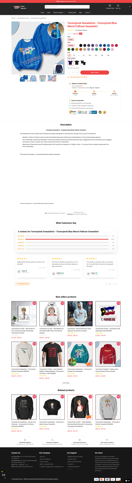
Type (68, 36)
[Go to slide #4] (52, 78)
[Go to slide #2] (33, 78)
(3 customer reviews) (81, 30)
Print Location (71, 58)
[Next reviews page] (115, 284)
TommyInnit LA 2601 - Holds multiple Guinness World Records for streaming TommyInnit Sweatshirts (79, 424)
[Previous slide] (14, 48)
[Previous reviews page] (106, 284)
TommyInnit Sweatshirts (38, 18)
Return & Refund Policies (74, 461)
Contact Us (71, 464)
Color (68, 42)
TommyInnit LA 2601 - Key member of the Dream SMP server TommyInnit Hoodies (51, 331)
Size (68, 52)
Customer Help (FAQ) (73, 466)
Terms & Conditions (45, 459)
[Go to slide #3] (42, 78)
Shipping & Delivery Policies (75, 456)
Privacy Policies (44, 461)
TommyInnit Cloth (23, 18)
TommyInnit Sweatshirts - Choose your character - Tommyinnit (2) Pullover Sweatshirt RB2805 (23, 424)
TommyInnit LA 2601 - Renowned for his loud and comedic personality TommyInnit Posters (23, 331)
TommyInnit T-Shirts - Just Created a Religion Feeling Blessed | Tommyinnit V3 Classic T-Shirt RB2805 (51, 371)
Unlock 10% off (3, 475)
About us (42, 456)
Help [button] (129, 480)
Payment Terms (72, 459)
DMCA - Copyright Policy (46, 464)
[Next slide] (62, 48)
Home (13, 18)
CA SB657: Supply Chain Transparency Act (51, 466)
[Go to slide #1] (24, 78)
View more (66, 383)
